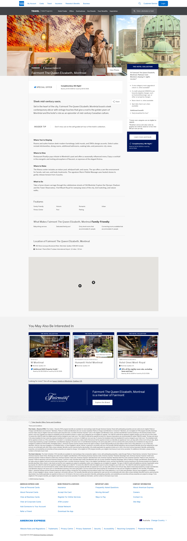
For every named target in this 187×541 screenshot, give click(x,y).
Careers (136, 492)
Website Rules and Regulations (32, 529)
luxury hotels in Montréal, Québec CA (67, 381)
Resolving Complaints (126, 529)
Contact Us (138, 497)
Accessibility (109, 529)
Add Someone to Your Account (33, 506)
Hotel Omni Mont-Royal (132, 362)
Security (97, 529)
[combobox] (147, 11)
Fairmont (36, 68)
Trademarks (53, 529)
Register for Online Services (69, 497)
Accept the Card (64, 492)
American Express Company (43, 535)
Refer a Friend (26, 511)
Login (163, 3)
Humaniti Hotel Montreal (89, 362)
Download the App (65, 511)
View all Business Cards (30, 497)
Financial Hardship (145, 529)
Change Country (158, 520)
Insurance (62, 487)
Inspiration (114, 11)
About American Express (143, 487)
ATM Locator (63, 502)
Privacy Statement (83, 529)
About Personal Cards (29, 492)
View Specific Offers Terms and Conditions (45, 422)
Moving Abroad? (102, 492)
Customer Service (150, 3)
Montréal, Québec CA (53, 68)
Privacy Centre (67, 529)
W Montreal (37, 362)
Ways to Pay (101, 497)
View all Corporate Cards (30, 502)
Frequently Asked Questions (107, 487)
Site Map (136, 502)
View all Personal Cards (30, 487)
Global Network (64, 506)
